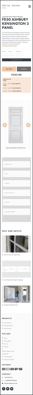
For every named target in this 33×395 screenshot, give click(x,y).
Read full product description (9, 46)
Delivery (7, 202)
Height (4, 51)
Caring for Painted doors (11, 305)
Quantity (18, 51)
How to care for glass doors (12, 255)
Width (10, 51)
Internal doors (7, 323)
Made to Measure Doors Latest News (8, 353)
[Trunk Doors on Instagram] (11, 388)
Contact (6, 344)
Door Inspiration (8, 356)
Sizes (6, 173)
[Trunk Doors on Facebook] (3, 388)
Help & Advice (7, 341)
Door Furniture (9, 192)
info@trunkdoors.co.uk (10, 383)
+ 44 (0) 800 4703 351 (10, 380)
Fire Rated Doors (9, 211)
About (5, 338)
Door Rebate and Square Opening (13, 280)
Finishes (7, 183)
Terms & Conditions (9, 359)
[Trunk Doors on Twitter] (7, 388)
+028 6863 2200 (8, 377)
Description (8, 164)
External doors (8, 328)
